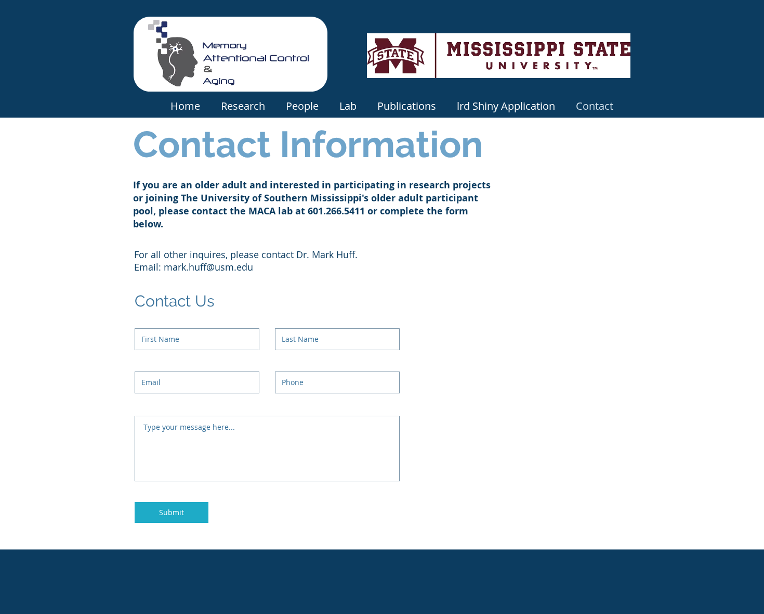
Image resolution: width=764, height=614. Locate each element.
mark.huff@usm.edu (208, 267)
